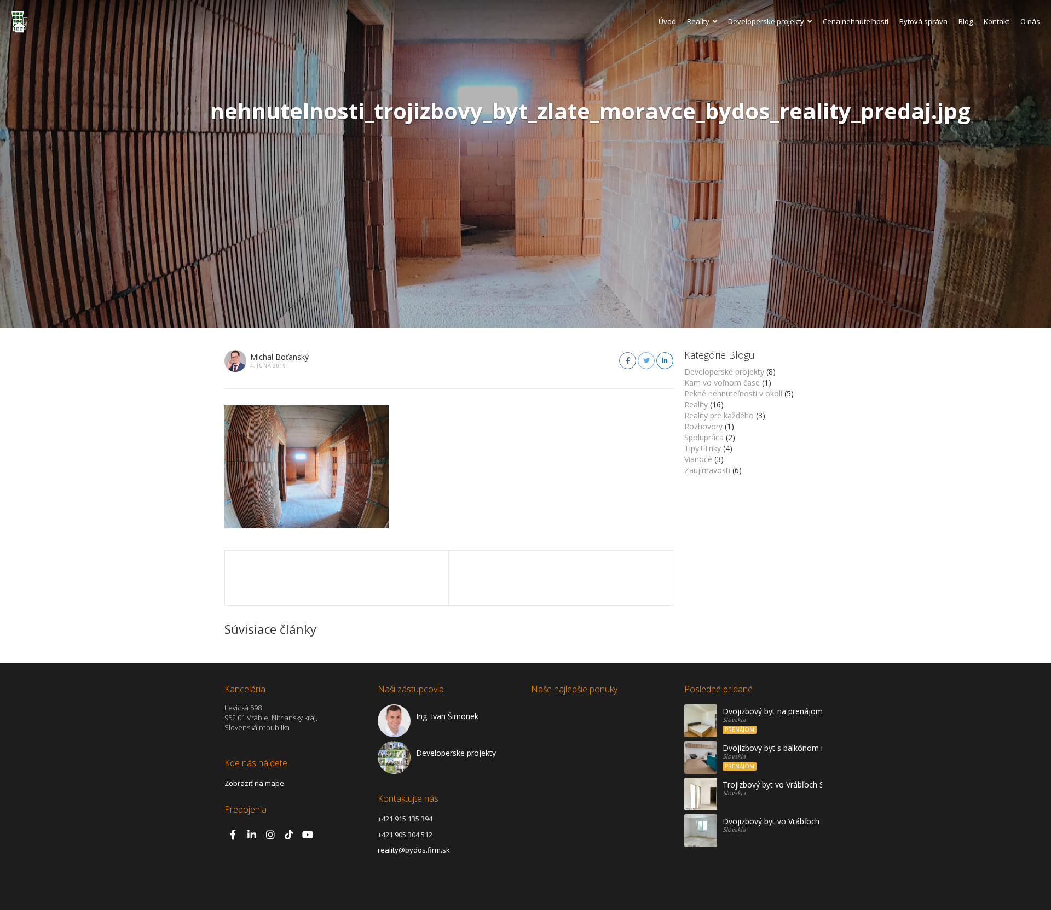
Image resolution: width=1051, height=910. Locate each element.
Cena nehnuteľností (855, 21)
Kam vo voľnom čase (722, 382)
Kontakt (996, 21)
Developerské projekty (724, 371)
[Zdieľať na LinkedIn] (664, 360)
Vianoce (698, 459)
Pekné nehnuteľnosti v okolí (733, 393)
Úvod (667, 21)
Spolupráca (704, 437)
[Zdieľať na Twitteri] (646, 360)
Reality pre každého (719, 415)
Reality (698, 21)
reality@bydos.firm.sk (414, 850)
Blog (965, 21)
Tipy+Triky (702, 448)
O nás (1030, 21)
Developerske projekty (766, 21)
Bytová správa (923, 21)
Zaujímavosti (707, 470)
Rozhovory (703, 426)
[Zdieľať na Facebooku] (627, 360)
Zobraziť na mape (254, 783)
